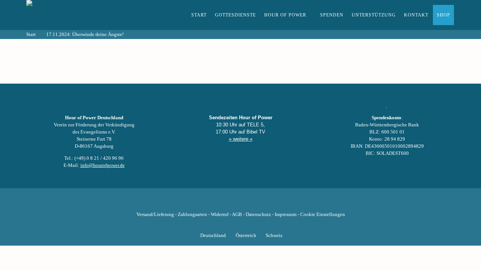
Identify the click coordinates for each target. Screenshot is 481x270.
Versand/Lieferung (155, 214)
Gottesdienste (235, 15)
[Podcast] (266, 202)
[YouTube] (227, 202)
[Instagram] (240, 202)
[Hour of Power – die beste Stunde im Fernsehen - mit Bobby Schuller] (67, 15)
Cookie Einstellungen (322, 214)
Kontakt (416, 15)
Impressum (285, 214)
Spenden (331, 15)
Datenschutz (258, 214)
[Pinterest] (253, 202)
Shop (443, 15)
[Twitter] (215, 202)
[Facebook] (202, 202)
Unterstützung (374, 15)
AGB (237, 214)
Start (199, 15)
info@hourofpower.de (102, 165)
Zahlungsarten (192, 214)
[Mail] (278, 202)
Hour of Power (285, 15)
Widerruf (219, 214)
